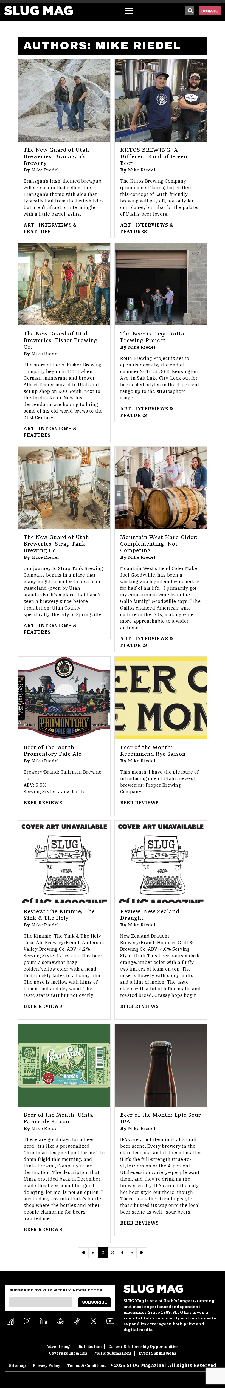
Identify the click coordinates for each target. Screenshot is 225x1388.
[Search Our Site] (189, 10)
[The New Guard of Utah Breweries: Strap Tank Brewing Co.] (64, 488)
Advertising (58, 1346)
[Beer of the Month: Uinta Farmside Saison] (64, 1065)
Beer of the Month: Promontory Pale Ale (52, 751)
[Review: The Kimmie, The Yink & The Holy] (64, 862)
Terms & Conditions (86, 1365)
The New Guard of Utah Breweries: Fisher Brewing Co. (61, 341)
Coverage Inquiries (68, 1353)
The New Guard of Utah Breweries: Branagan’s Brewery (56, 157)
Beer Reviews (43, 802)
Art (29, 225)
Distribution (89, 1346)
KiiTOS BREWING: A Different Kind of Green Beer (153, 157)
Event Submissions (157, 1353)
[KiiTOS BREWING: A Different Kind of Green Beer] (161, 100)
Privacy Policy (46, 1365)
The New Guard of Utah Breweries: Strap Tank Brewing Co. (56, 544)
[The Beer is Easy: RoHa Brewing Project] (161, 284)
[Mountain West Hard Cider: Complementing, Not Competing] (161, 488)
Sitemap (17, 1365)
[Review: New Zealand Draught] (161, 862)
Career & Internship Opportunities (143, 1346)
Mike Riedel (45, 170)
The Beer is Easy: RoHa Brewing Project (152, 337)
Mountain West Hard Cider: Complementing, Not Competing (159, 544)
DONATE (209, 11)
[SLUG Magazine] (38, 10)
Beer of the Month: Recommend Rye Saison (153, 751)
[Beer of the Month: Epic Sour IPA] (161, 1065)
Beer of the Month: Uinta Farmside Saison (58, 1118)
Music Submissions (113, 1353)
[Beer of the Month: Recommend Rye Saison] (161, 698)
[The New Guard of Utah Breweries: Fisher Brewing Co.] (64, 284)
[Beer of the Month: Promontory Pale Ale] (64, 698)
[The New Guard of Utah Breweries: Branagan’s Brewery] (64, 100)
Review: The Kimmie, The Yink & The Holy (59, 915)
